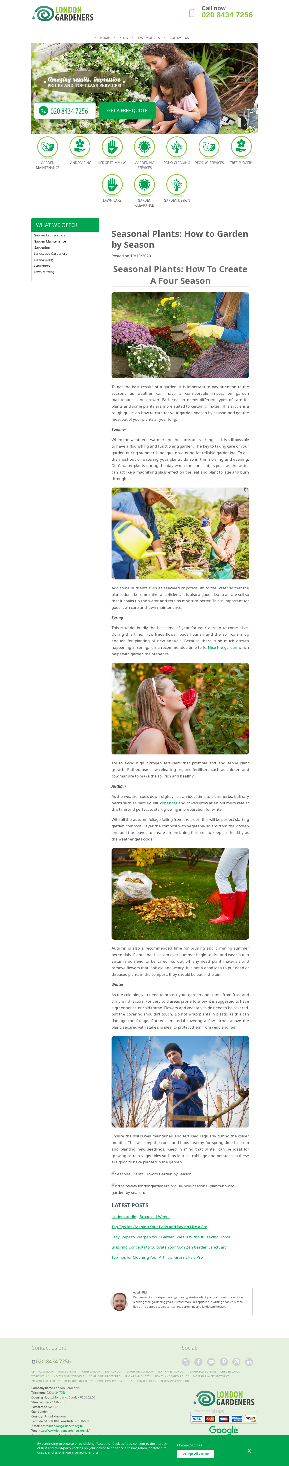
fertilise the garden (220, 647)
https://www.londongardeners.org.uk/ (64, 1431)
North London (90, 1371)
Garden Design (177, 200)
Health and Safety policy (172, 1376)
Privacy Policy (146, 1381)
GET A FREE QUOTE (127, 110)
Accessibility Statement (69, 1376)
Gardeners (42, 266)
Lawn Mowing (44, 272)
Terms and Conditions (175, 1381)
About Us (126, 1381)
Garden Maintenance (50, 241)
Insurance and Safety (78, 1381)
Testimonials (149, 37)
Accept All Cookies (196, 1454)
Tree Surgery (241, 162)
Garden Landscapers (49, 235)
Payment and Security (45, 1381)
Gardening (42, 247)
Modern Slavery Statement (211, 1376)
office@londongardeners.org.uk (62, 1426)
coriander (168, 802)
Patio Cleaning (177, 162)
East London (113, 1371)
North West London (171, 1371)
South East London (203, 1371)
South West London (140, 1371)
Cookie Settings (190, 1445)
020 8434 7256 (227, 14)
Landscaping (43, 259)
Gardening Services (144, 165)
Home (105, 37)
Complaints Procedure (104, 1376)
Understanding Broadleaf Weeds (141, 1216)
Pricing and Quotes (137, 1376)
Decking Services (209, 162)
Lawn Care (112, 200)
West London (67, 1371)
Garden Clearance (144, 203)
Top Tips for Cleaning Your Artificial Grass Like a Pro (157, 1257)
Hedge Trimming (112, 162)
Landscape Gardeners (50, 253)
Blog (123, 37)
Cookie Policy (106, 1381)
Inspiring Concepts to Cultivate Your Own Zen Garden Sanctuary (169, 1247)
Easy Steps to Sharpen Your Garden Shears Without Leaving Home (171, 1237)
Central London (42, 1371)
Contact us (179, 37)
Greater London (231, 1371)
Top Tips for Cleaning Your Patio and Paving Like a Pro (159, 1226)
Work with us (40, 1376)
